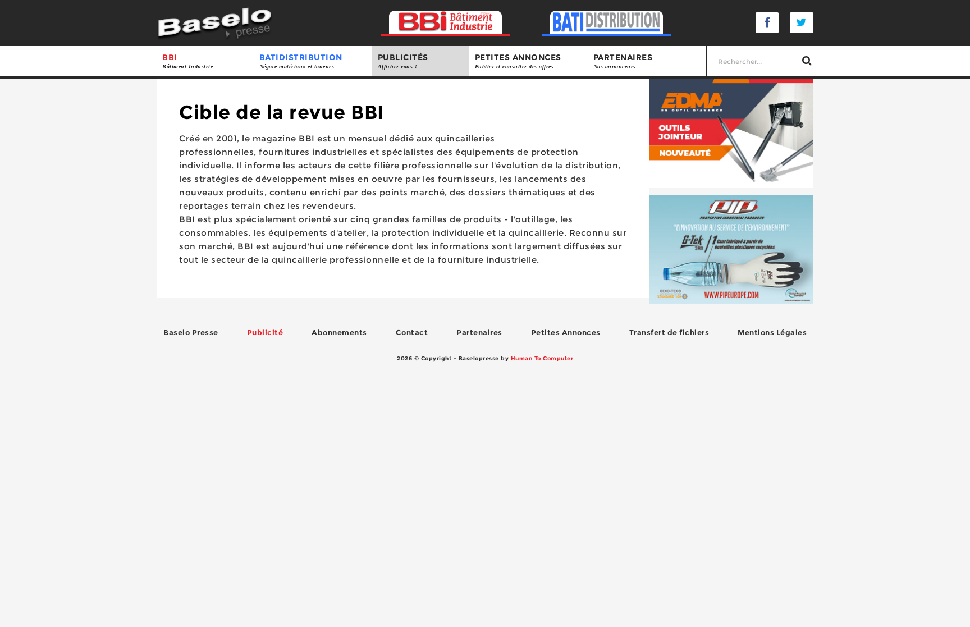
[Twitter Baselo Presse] (801, 22)
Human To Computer (542, 358)
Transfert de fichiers (669, 332)
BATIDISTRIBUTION (300, 61)
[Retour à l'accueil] (215, 22)
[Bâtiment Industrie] (445, 23)
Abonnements (339, 332)
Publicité (265, 332)
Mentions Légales (772, 332)
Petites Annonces (566, 332)
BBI (187, 61)
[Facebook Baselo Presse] (767, 22)
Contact (412, 332)
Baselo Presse (190, 332)
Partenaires (623, 61)
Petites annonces (518, 61)
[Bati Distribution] (606, 23)
